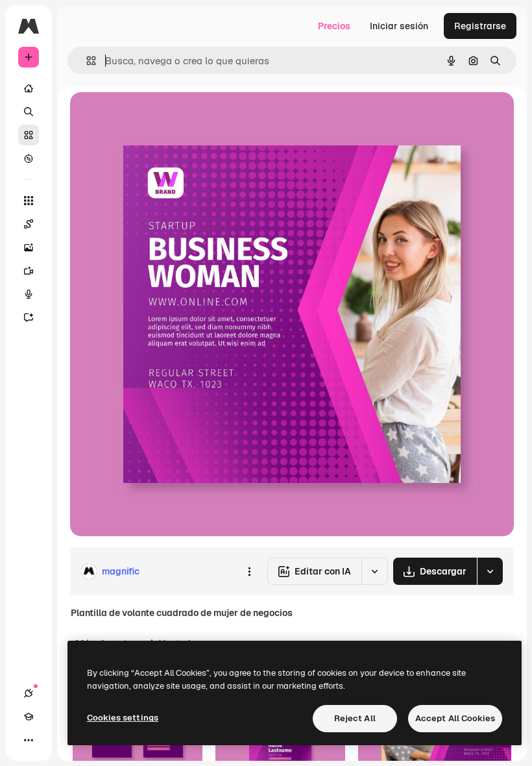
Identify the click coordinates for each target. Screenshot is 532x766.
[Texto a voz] (28, 294)
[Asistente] (28, 317)
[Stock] (28, 135)
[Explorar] (28, 158)
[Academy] (28, 716)
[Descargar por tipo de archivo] (490, 571)
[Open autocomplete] (86, 61)
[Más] (28, 740)
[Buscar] (28, 111)
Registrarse (480, 26)
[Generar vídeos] (28, 270)
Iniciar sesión (399, 26)
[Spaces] (28, 224)
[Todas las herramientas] (28, 200)
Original (153, 116)
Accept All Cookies (455, 718)
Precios (334, 26)
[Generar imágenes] (28, 247)
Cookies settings (122, 717)
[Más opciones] (249, 571)
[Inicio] (28, 88)
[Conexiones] (28, 693)
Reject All (355, 718)
